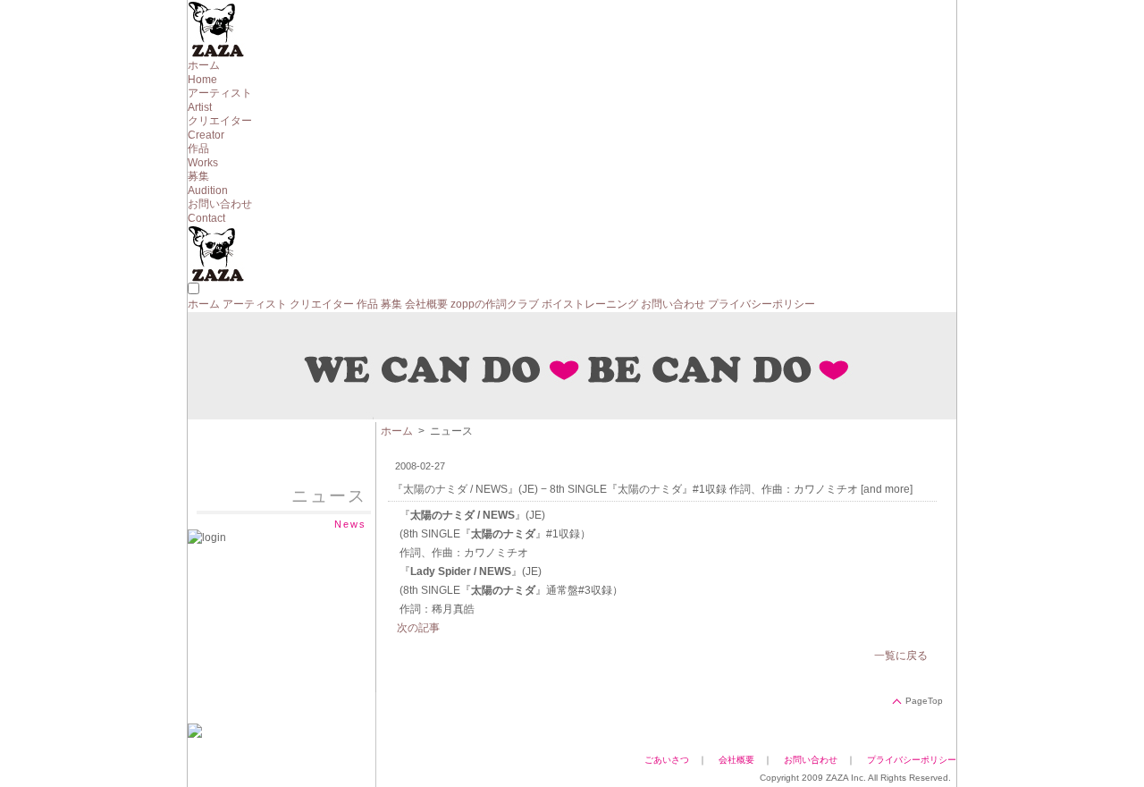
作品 (367, 304)
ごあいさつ (666, 760)
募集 (391, 304)
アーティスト (255, 304)
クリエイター (322, 304)
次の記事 (418, 628)
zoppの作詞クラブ (494, 304)
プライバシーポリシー (761, 304)
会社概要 (426, 304)
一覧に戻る (901, 655)
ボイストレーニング (590, 304)
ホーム (204, 304)
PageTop (924, 701)
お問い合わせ (673, 304)
